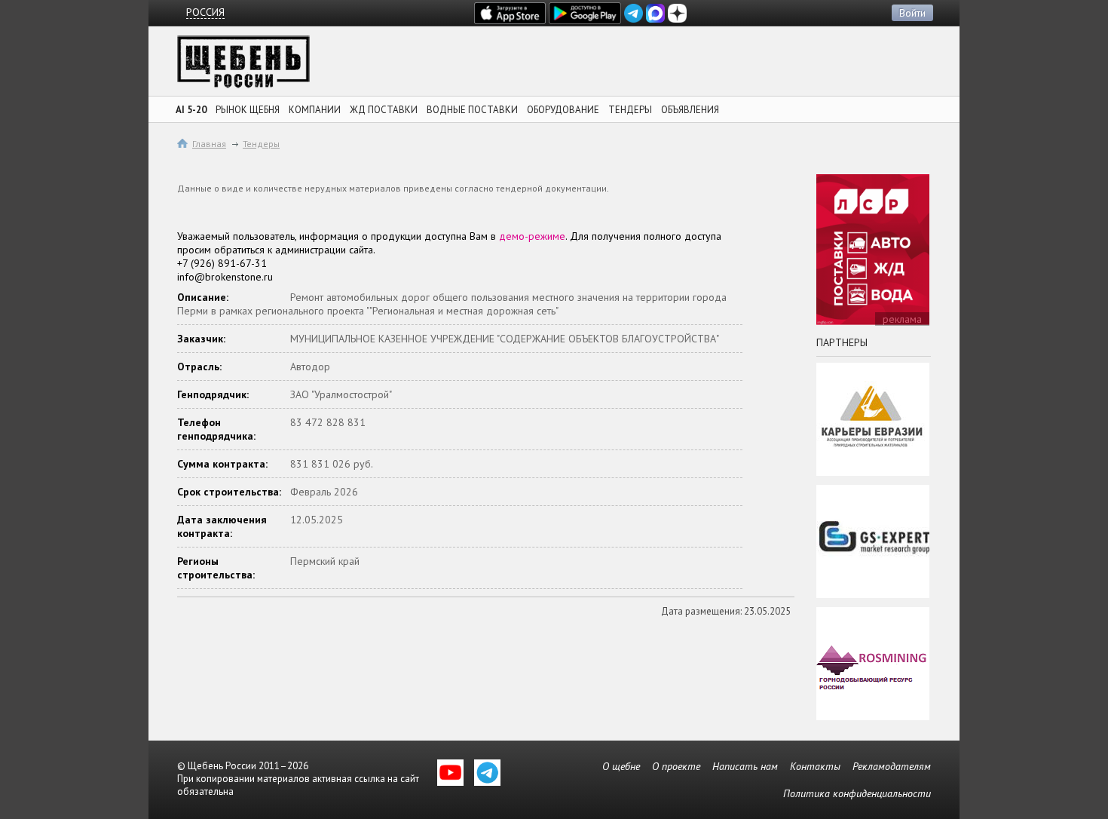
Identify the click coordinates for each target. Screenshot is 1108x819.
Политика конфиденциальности (857, 793)
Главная (209, 143)
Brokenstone (243, 66)
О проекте (676, 766)
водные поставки (472, 109)
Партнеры (842, 342)
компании (315, 109)
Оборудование (563, 109)
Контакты (815, 766)
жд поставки (384, 109)
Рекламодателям (891, 766)
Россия (205, 12)
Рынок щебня (248, 109)
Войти (912, 13)
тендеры (630, 109)
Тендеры (261, 143)
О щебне (621, 766)
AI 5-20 (191, 109)
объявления (690, 109)
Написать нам (745, 766)
